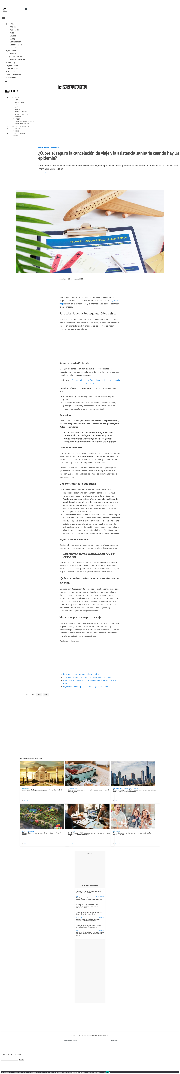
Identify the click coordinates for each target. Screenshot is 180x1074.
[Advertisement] (83, 182)
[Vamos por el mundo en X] (11, 91)
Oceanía (14, 48)
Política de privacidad (70, 1040)
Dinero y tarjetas (80, 917)
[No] (109, 1072)
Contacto (114, 1040)
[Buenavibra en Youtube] (14, 91)
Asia (12, 33)
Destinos (10, 24)
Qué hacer (11, 51)
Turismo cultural (18, 60)
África (13, 27)
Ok (107, 1072)
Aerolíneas (11, 78)
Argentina (14, 30)
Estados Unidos (17, 45)
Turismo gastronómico (15, 55)
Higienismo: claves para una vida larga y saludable (85, 686)
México (77, 896)
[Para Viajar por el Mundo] (72, 87)
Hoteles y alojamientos (11, 64)
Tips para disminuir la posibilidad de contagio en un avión (88, 677)
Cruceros (10, 72)
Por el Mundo (43, 148)
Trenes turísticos (14, 75)
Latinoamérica (17, 42)
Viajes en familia (28, 831)
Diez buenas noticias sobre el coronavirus (81, 674)
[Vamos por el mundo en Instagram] (9, 91)
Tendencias (78, 902)
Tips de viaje (12, 69)
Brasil (77, 930)
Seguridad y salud (131, 788)
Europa (13, 39)
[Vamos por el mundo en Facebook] (6, 91)
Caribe (13, 36)
